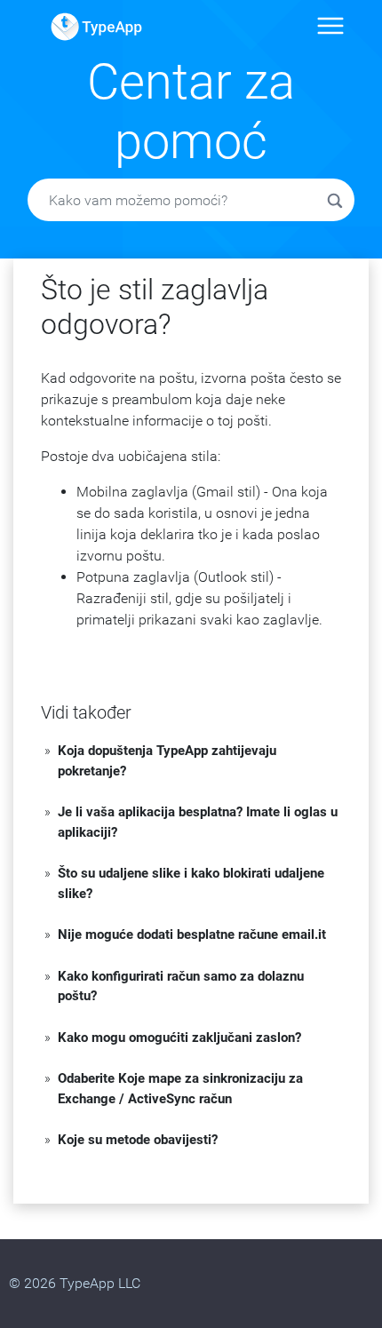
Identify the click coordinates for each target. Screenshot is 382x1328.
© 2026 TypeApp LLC (74, 1283)
